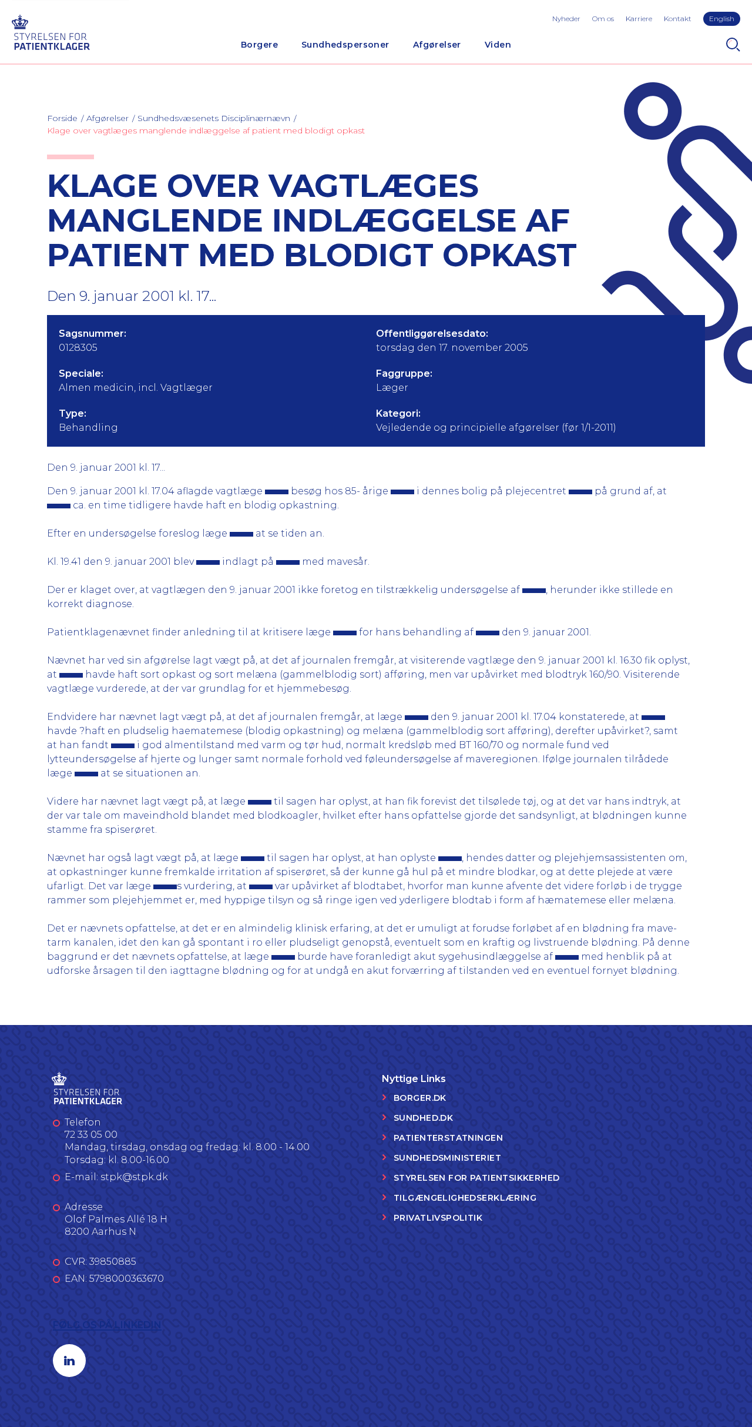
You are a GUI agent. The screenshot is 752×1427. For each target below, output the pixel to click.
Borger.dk (420, 1098)
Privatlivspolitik (438, 1217)
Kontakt (677, 18)
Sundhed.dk (423, 1118)
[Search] (733, 45)
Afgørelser (437, 44)
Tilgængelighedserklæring (465, 1197)
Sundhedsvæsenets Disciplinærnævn (213, 118)
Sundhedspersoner (345, 44)
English (721, 18)
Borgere (259, 44)
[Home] (50, 31)
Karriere (639, 18)
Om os (603, 18)
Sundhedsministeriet (447, 1158)
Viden (498, 44)
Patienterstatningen (448, 1138)
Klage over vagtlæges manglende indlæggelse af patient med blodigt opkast (206, 130)
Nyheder (566, 18)
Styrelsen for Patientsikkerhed (477, 1178)
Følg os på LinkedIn (107, 1325)
